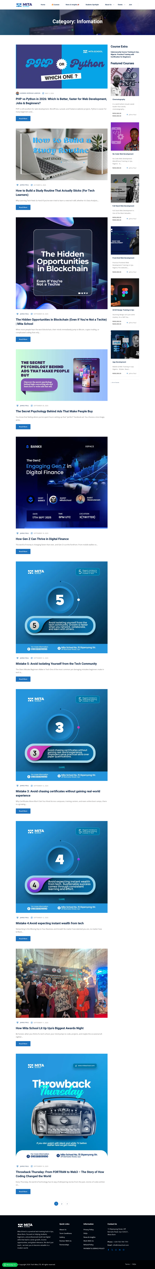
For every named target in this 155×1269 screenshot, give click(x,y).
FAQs (85, 1233)
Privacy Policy (89, 1229)
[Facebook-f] (108, 1250)
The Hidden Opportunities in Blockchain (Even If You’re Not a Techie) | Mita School (61, 322)
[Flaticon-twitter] (112, 1250)
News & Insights (89, 1237)
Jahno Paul (24, 185)
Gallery (62, 1237)
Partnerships (64, 1245)
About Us (108, 4)
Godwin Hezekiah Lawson (30, 93)
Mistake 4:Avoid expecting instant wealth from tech (50, 923)
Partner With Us (65, 1241)
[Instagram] (123, 1250)
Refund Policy (89, 1245)
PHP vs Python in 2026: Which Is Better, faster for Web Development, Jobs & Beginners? (61, 101)
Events (120, 4)
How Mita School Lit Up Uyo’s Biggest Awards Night (50, 1028)
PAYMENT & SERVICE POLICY (94, 1248)
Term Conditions (65, 1233)
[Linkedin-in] (120, 1250)
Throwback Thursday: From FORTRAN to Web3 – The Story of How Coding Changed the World (60, 1174)
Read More (23, 118)
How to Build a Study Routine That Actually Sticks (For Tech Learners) (55, 193)
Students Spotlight (92, 4)
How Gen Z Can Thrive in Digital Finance (42, 539)
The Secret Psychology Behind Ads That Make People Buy (54, 411)
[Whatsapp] (116, 1250)
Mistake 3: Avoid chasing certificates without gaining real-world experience (58, 793)
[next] (67, 1204)
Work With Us (89, 1241)
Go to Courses (115, 382)
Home (43, 4)
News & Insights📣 (72, 4)
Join (130, 4)
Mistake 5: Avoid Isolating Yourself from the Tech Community (56, 664)
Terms (127, 1264)
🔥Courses (55, 4)
